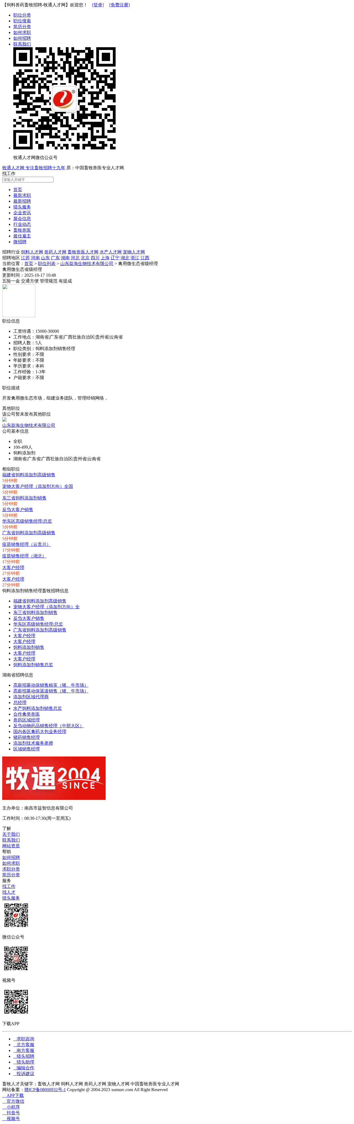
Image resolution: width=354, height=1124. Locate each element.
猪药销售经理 (26, 737)
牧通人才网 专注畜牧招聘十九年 (33, 167)
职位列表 (47, 263)
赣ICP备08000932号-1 (45, 1089)
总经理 (20, 702)
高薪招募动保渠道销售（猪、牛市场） (50, 691)
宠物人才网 (134, 252)
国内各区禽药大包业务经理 (39, 731)
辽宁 (115, 257)
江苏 (25, 257)
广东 (55, 257)
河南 (35, 257)
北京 (85, 257)
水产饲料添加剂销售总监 (37, 708)
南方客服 (23, 1050)
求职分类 (11, 869)
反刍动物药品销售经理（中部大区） (48, 725)
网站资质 (11, 845)
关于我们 (11, 834)
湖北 (125, 257)
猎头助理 (23, 1062)
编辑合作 (23, 1067)
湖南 (65, 257)
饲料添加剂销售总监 (33, 664)
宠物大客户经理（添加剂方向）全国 (37, 486)
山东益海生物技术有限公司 (86, 263)
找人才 (8, 892)
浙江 (135, 257)
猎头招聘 (23, 1056)
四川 (95, 257)
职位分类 (22, 15)
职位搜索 (22, 20)
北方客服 (23, 1044)
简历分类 (22, 26)
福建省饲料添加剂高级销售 (28, 474)
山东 (45, 257)
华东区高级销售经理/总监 (27, 521)
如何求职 (22, 32)
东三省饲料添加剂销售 (24, 498)
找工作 (8, 886)
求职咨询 (23, 1038)
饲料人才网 (32, 252)
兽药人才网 (55, 252)
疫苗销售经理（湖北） (24, 556)
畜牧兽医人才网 (82, 252)
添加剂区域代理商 (31, 696)
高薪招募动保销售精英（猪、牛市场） (50, 685)
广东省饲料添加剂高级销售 (28, 532)
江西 (144, 257)
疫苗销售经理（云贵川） (26, 544)
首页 (28, 263)
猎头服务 (11, 898)
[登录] (98, 4)
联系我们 (22, 44)
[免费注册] (119, 4)
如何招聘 (22, 38)
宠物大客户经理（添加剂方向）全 (46, 606)
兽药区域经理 (26, 720)
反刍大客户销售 (17, 509)
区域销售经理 (26, 749)
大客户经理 (13, 567)
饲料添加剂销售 (28, 647)
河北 (75, 257)
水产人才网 (111, 252)
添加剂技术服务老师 (33, 743)
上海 (105, 257)
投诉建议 (23, 1073)
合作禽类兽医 (26, 714)
